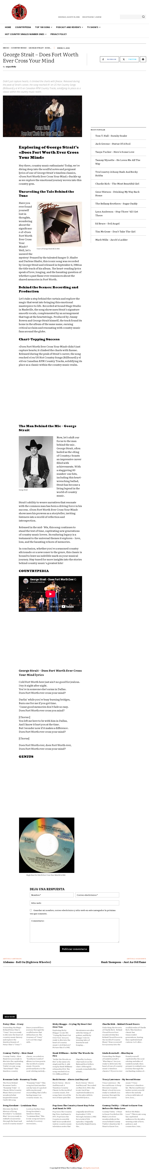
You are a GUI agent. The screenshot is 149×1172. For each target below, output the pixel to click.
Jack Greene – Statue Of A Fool (112, 143)
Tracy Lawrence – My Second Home (121, 1079)
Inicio (6, 47)
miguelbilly (11, 66)
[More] (143, 59)
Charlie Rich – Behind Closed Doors (121, 1023)
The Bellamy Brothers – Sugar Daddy (116, 203)
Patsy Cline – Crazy (13, 1023)
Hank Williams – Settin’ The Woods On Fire (73, 1054)
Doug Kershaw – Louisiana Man (20, 1105)
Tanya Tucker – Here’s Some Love (114, 151)
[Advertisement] (50, 395)
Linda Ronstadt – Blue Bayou (117, 1052)
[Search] (143, 17)
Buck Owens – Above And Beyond (70, 1079)
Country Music (19, 47)
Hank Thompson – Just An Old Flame (123, 962)
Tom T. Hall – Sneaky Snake (111, 135)
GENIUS (26, 757)
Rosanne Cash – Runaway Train (20, 1079)
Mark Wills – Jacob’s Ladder (111, 239)
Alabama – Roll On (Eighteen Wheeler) (27, 962)
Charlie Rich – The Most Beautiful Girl (117, 183)
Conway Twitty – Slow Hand (18, 1052)
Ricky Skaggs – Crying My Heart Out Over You (72, 1025)
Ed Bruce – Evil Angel (107, 223)
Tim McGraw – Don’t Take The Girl (115, 231)
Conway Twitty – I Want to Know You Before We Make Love (122, 1107)
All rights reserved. (91, 1167)
